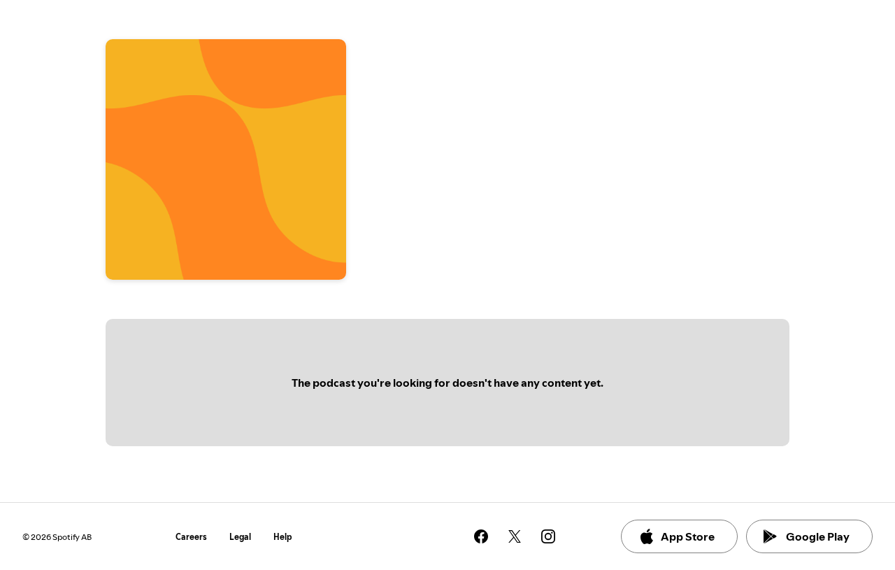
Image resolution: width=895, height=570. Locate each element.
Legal (240, 537)
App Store (688, 536)
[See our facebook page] (481, 536)
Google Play (818, 536)
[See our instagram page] (548, 536)
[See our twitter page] (514, 536)
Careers (191, 537)
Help (282, 537)
